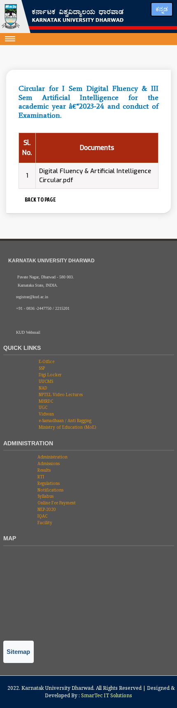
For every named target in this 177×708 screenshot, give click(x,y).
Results (43, 470)
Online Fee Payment (56, 503)
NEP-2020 (46, 509)
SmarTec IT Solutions (106, 695)
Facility (44, 522)
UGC (42, 407)
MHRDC (45, 401)
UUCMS (45, 381)
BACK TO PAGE (39, 199)
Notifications (49, 490)
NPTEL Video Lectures (60, 394)
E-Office (45, 361)
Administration (52, 457)
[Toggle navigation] (10, 39)
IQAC (42, 516)
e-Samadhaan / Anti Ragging (64, 420)
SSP (41, 368)
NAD (42, 388)
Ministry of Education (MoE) (66, 427)
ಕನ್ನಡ (162, 9)
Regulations (48, 483)
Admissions (48, 463)
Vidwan (45, 414)
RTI (40, 477)
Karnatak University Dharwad (57, 687)
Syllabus (45, 496)
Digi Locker (49, 375)
